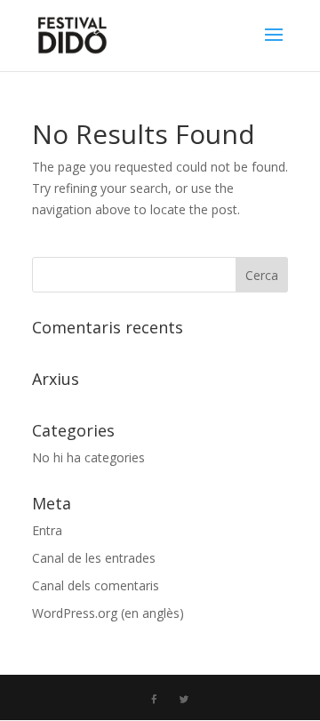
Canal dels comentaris (95, 585)
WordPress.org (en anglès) (108, 613)
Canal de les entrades (94, 557)
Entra (47, 530)
